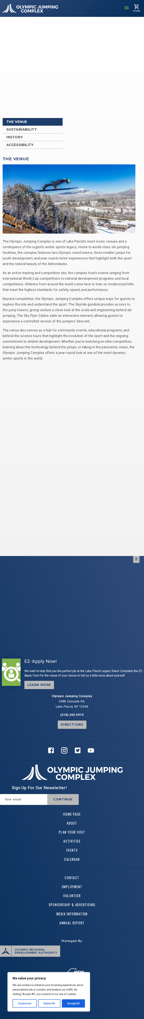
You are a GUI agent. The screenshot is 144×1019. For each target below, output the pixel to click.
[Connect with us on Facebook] (52, 750)
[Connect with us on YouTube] (92, 750)
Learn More (39, 685)
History (14, 137)
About (72, 823)
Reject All (49, 1003)
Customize (24, 1003)
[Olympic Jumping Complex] (30, 8)
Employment (72, 886)
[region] (49, 992)
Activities (72, 841)
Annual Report (72, 922)
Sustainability (21, 129)
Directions (72, 724)
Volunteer (72, 895)
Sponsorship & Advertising (72, 904)
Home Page (72, 814)
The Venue (16, 122)
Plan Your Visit (72, 832)
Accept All (73, 1003)
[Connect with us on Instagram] (65, 750)
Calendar (72, 859)
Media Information (72, 913)
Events (72, 850)
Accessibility (20, 145)
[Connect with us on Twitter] (78, 750)
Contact (72, 877)
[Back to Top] (136, 559)
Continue (63, 799)
